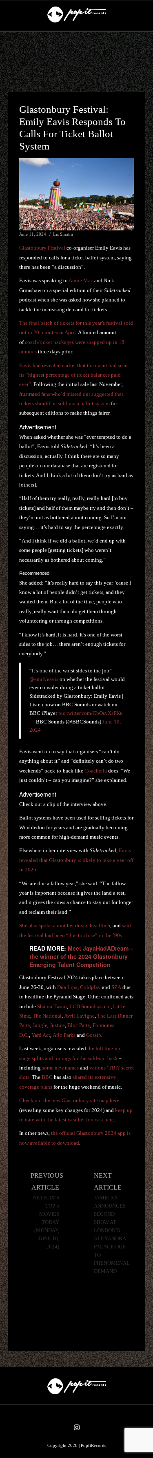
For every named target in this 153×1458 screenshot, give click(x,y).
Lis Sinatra (63, 234)
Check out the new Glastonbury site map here (69, 1100)
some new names (60, 1068)
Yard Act (40, 1035)
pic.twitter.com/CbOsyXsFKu (90, 713)
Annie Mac (81, 280)
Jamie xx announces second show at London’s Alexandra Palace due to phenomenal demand (112, 1234)
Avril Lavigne (79, 1016)
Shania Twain (52, 1006)
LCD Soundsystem (90, 1006)
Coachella (95, 771)
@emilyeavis (43, 679)
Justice (57, 1025)
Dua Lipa (67, 987)
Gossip (93, 1035)
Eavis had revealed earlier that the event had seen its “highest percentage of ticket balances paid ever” (73, 375)
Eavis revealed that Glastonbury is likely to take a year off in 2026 (76, 860)
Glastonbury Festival (42, 248)
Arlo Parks (64, 1035)
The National (47, 1016)
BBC (47, 1077)
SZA (116, 987)
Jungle (40, 1025)
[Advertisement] (76, 62)
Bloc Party (78, 1025)
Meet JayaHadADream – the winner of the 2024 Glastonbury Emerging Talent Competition (81, 956)
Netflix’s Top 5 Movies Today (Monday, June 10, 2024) (46, 1222)
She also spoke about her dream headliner (64, 925)
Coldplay (90, 987)
